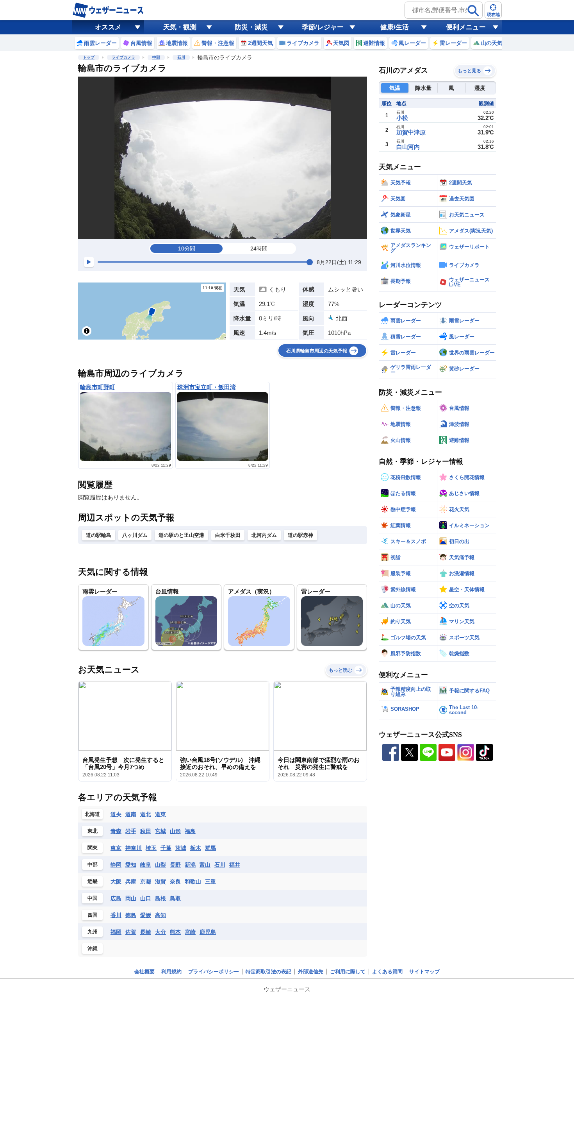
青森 (116, 831)
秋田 (145, 831)
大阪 (116, 881)
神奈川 (133, 848)
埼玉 (151, 848)
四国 (92, 915)
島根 (160, 898)
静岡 (116, 864)
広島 (116, 898)
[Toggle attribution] (86, 331)
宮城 (160, 831)
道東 (160, 814)
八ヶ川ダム (135, 535)
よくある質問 (387, 972)
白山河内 (408, 147)
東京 (116, 848)
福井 (234, 864)
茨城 (180, 848)
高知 (160, 915)
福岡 (116, 932)
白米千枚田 (228, 535)
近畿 (92, 881)
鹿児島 (208, 932)
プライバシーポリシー (213, 972)
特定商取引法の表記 (268, 972)
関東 (92, 848)
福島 (190, 831)
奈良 (175, 881)
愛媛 (145, 915)
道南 (130, 814)
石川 (181, 57)
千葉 (165, 848)
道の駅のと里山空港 (181, 535)
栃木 (195, 848)
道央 (116, 814)
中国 (92, 898)
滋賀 (160, 881)
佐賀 (130, 932)
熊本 (175, 932)
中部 (156, 57)
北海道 (92, 814)
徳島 (130, 915)
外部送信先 (310, 972)
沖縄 (92, 948)
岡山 (130, 898)
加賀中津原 (411, 132)
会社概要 (144, 972)
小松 (402, 118)
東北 (92, 831)
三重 (210, 881)
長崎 (145, 932)
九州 (92, 932)
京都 (145, 881)
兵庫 (130, 881)
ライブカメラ (123, 57)
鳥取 (175, 898)
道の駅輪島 (98, 535)
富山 (205, 864)
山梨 (160, 864)
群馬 (210, 848)
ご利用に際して (347, 972)
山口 (145, 898)
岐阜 (145, 864)
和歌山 (193, 881)
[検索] (473, 10)
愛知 (130, 864)
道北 (145, 814)
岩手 (130, 831)
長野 (175, 864)
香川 (116, 915)
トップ (88, 57)
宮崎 (190, 932)
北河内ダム (264, 535)
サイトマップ (424, 972)
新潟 (190, 864)
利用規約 (171, 972)
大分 (160, 932)
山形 (175, 831)
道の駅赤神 (300, 535)
